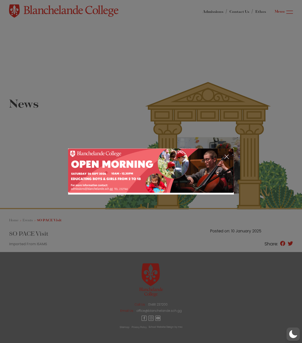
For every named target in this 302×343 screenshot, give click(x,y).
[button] (293, 334)
